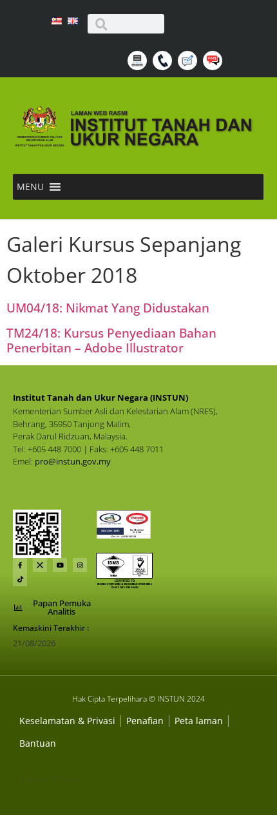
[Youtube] (60, 565)
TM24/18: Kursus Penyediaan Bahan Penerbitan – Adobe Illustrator (111, 340)
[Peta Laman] (139, 66)
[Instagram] (80, 565)
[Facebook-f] (20, 565)
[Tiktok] (20, 579)
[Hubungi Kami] (164, 66)
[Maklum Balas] (189, 66)
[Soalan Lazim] (214, 66)
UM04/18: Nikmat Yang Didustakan (107, 307)
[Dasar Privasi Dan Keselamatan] (145, 720)
